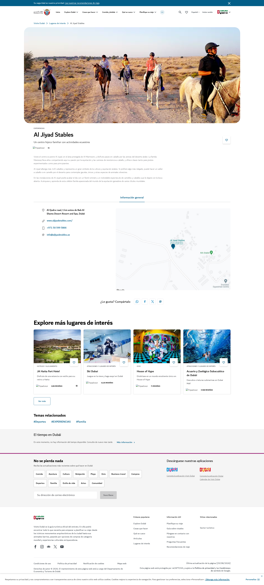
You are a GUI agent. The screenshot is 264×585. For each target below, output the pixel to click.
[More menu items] (162, 12)
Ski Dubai (92, 371)
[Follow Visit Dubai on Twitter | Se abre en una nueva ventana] (55, 546)
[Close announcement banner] (229, 3)
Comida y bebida (108, 12)
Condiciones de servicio (220, 569)
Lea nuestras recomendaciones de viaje (82, 3)
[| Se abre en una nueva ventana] (42, 546)
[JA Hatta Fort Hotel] (57, 346)
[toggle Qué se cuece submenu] (134, 12)
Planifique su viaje (147, 12)
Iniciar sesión (207, 12)
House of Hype (145, 371)
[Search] (180, 12)
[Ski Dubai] (107, 346)
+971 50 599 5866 (57, 228)
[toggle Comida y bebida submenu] (117, 12)
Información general (132, 197)
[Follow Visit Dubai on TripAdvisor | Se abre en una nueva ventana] (48, 546)
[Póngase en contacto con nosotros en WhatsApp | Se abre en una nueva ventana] (137, 302)
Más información (124, 442)
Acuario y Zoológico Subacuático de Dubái (205, 373)
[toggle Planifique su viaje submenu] (155, 12)
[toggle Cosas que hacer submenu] (97, 12)
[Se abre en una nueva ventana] (145, 302)
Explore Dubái (70, 12)
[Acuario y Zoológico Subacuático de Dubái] (206, 346)
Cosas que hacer (88, 12)
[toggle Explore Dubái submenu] (77, 12)
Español (195, 12)
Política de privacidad (204, 568)
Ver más (42, 401)
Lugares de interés (57, 23)
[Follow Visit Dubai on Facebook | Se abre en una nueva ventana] (35, 546)
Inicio (58, 12)
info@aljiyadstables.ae (58, 235)
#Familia (81, 422)
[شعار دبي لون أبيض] (39, 518)
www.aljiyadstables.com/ (59, 221)
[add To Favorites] (226, 140)
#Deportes (40, 422)
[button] (253, 579)
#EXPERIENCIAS (61, 422)
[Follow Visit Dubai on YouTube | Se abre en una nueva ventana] (62, 546)
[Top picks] (186, 12)
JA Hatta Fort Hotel (48, 371)
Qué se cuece (127, 12)
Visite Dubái (39, 23)
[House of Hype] (157, 346)
